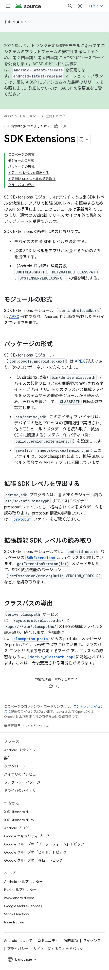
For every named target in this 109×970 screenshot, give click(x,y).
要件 (7, 758)
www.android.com (19, 898)
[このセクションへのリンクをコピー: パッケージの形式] (58, 345)
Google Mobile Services (23, 906)
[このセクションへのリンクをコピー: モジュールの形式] (57, 300)
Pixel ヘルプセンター (20, 889)
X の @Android (16, 811)
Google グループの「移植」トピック (33, 860)
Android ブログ (16, 828)
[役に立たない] (63, 126)
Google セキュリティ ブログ (26, 836)
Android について (18, 941)
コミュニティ (48, 941)
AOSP (8, 116)
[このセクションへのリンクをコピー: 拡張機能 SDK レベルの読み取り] (97, 541)
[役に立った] (56, 126)
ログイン (95, 6)
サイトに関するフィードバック (58, 949)
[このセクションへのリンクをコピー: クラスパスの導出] (58, 604)
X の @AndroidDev (19, 820)
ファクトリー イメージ (22, 782)
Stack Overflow (16, 914)
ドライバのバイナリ (20, 790)
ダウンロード (14, 766)
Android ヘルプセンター (23, 881)
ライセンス (92, 941)
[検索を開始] (70, 6)
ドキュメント (16, 22)
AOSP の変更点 (75, 88)
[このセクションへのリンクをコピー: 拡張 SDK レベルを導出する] (85, 484)
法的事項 (71, 941)
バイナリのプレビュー (22, 774)
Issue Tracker (14, 922)
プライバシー (17, 949)
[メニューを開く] (8, 6)
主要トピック (55, 116)
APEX (14, 316)
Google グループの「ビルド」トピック (35, 852)
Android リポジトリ (20, 750)
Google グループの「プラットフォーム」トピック (44, 844)
